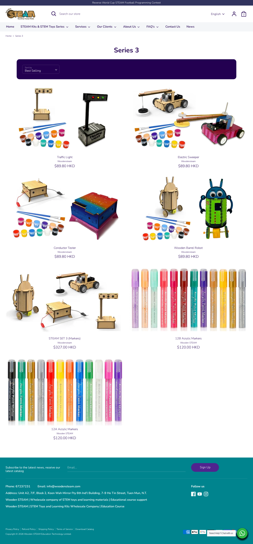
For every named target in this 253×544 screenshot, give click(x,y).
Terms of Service (64, 529)
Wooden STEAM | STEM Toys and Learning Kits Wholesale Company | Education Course (65, 506)
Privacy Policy (12, 529)
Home (10, 27)
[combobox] (40, 69)
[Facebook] (193, 494)
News (190, 27)
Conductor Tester (65, 248)
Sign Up (205, 467)
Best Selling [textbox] (33, 71)
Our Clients (105, 27)
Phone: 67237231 (18, 486)
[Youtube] (199, 494)
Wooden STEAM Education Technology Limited (47, 534)
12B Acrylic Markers (188, 338)
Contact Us (172, 27)
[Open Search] (53, 13)
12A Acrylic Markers (64, 429)
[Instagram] (206, 494)
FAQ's (151, 27)
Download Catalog (84, 529)
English (216, 14)
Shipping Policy (46, 529)
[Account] (234, 12)
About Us (130, 27)
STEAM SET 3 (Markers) (65, 338)
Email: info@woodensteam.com (59, 486)
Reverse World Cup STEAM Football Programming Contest (126, 2)
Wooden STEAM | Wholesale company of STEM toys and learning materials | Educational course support (76, 500)
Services (81, 27)
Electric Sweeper (188, 157)
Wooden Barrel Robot (188, 248)
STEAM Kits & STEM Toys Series (43, 27)
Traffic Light (64, 157)
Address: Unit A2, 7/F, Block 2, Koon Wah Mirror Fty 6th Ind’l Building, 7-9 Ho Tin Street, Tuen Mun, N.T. (76, 493)
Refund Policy (29, 529)
